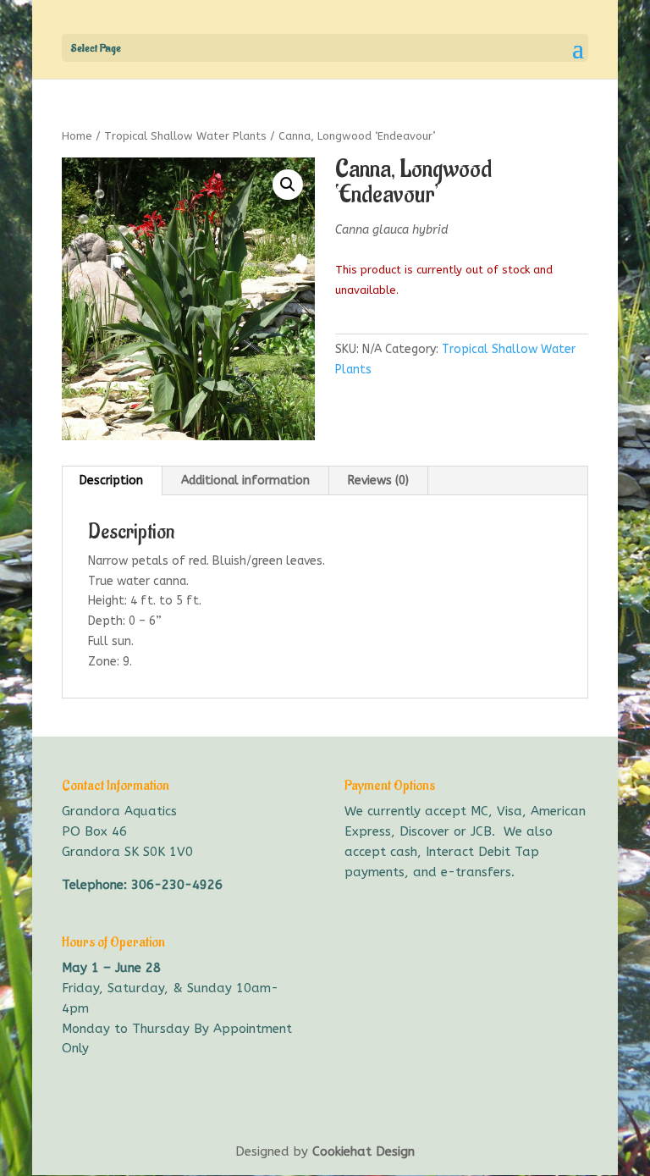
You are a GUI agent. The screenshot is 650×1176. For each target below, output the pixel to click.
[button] (288, 184)
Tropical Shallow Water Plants (185, 136)
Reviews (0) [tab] (378, 480)
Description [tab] (111, 480)
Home (77, 136)
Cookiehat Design (363, 1151)
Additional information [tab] (245, 480)
